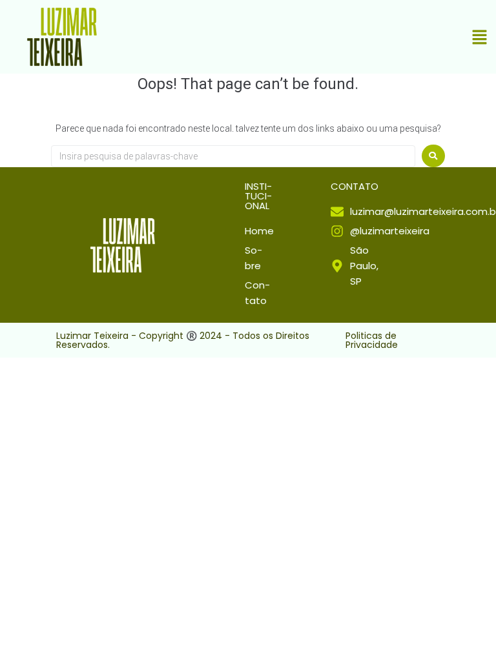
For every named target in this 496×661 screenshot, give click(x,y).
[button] (480, 38)
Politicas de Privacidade (372, 340)
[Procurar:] (233, 156)
